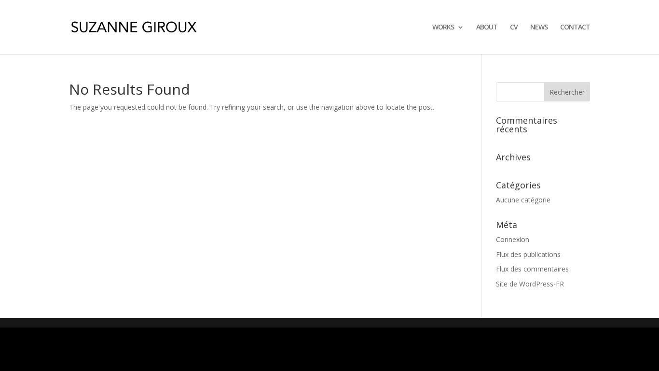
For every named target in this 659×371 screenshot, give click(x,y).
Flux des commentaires (532, 268)
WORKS (443, 27)
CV (514, 27)
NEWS (539, 27)
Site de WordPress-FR (530, 283)
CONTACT (575, 27)
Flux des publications (528, 254)
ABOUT (486, 27)
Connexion (512, 239)
